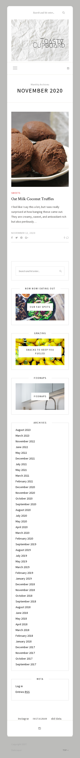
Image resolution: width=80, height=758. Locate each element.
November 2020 (25, 493)
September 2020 (26, 504)
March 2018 (22, 630)
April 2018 (21, 624)
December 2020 (25, 487)
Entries (23, 692)
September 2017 (26, 664)
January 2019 (24, 578)
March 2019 (22, 567)
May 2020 (21, 521)
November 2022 (25, 441)
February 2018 (24, 636)
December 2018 (25, 584)
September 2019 (26, 544)
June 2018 (22, 613)
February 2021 (24, 481)
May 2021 (21, 470)
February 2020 (24, 538)
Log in (19, 686)
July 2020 (21, 515)
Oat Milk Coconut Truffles (32, 199)
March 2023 (22, 435)
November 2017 (25, 653)
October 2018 (24, 595)
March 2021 (22, 475)
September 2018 (26, 601)
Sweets (15, 193)
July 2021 (21, 464)
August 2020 (23, 510)
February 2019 (24, 573)
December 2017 (25, 647)
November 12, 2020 (23, 232)
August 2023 (23, 430)
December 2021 (25, 458)
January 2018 (24, 641)
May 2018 (21, 618)
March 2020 (22, 533)
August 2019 (23, 550)
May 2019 (21, 561)
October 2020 (24, 498)
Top (65, 750)
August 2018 (23, 607)
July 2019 (21, 555)
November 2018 (25, 590)
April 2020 (21, 527)
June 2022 (22, 447)
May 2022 (21, 453)
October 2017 (24, 658)
